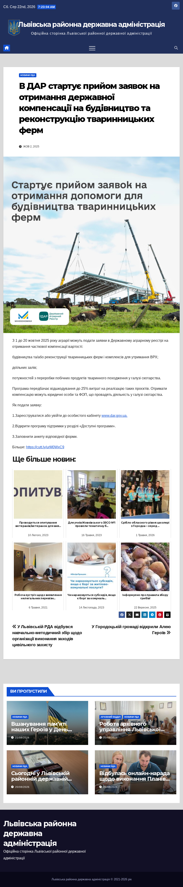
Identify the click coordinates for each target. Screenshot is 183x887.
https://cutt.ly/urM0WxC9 (45, 447)
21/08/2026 (22, 737)
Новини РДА (27, 75)
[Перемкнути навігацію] (92, 48)
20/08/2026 (110, 737)
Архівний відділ (111, 717)
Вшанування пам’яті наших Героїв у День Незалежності (39, 729)
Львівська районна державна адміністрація (91, 24)
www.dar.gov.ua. (114, 415)
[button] (176, 48)
